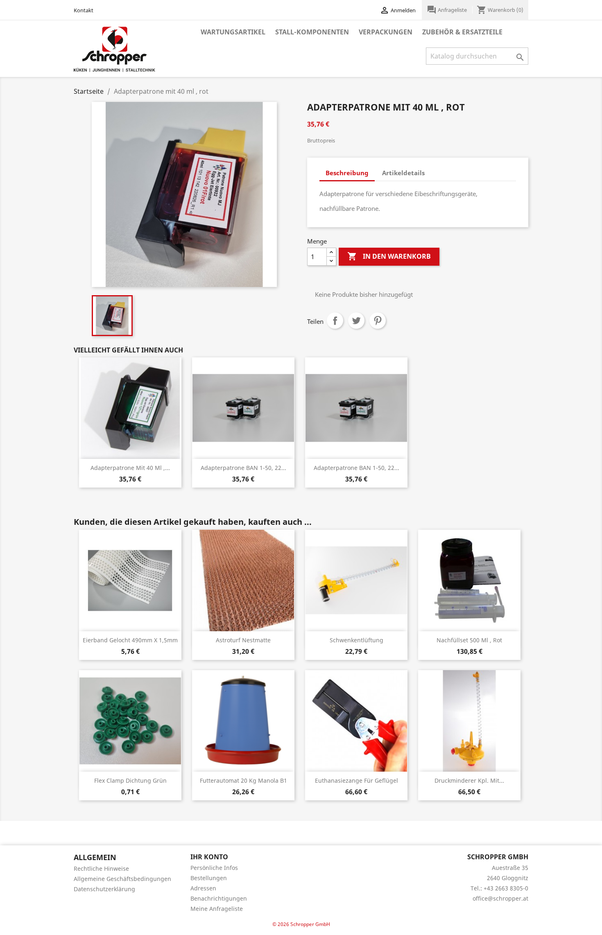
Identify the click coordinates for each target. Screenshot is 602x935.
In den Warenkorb (389, 256)
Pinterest (377, 320)
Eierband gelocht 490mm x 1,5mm (130, 640)
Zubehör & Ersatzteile (462, 31)
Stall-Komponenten (312, 31)
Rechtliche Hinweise (101, 868)
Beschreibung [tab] (347, 173)
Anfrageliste (447, 10)
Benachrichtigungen (218, 898)
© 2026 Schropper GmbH (301, 924)
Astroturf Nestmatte (243, 640)
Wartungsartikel (233, 31)
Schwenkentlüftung (356, 640)
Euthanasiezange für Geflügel (356, 780)
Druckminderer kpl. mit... (469, 780)
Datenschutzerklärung (104, 889)
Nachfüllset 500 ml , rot (469, 640)
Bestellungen (208, 878)
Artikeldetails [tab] (403, 173)
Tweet (356, 320)
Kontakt (83, 10)
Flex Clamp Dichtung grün (130, 780)
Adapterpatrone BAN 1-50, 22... (243, 468)
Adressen (203, 888)
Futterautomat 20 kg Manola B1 (243, 780)
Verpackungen (385, 31)
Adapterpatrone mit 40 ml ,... (130, 468)
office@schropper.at (500, 898)
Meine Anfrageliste (216, 908)
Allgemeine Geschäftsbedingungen (122, 879)
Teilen (335, 320)
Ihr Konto (209, 856)
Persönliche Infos (214, 868)
